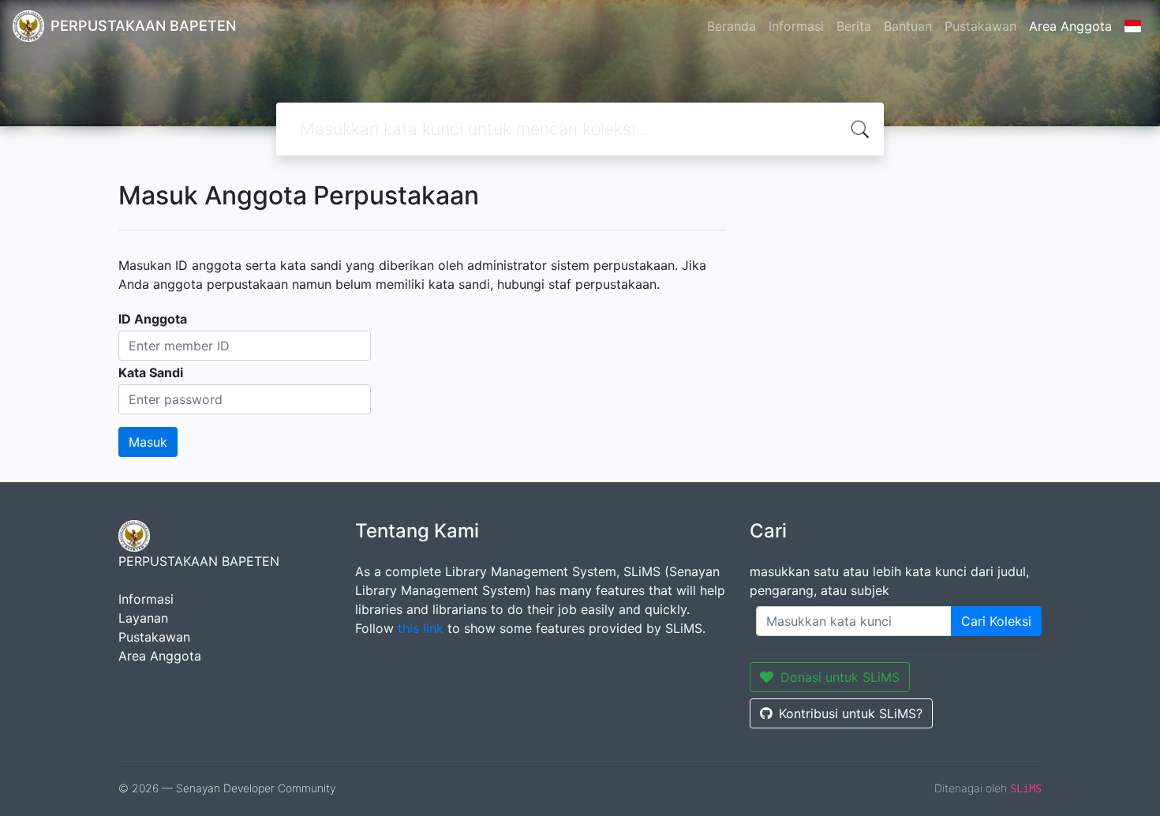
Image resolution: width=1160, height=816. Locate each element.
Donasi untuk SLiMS (840, 677)
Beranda (731, 26)
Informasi (796, 26)
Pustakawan (980, 26)
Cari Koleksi (996, 621)
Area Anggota (1070, 26)
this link (420, 628)
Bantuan (908, 26)
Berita (853, 26)
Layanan (143, 618)
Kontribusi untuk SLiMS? (850, 713)
